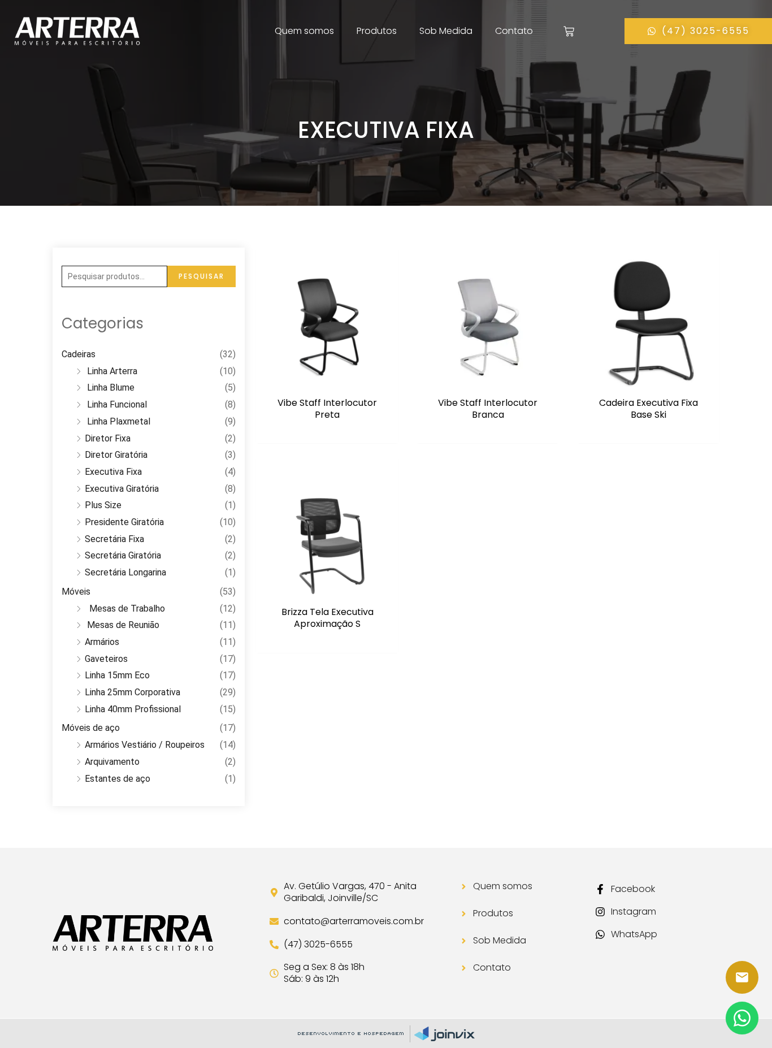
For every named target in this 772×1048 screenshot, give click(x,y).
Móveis (76, 591)
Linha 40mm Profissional (133, 709)
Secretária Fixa (114, 539)
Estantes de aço (117, 778)
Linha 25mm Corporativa (132, 692)
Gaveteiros (106, 658)
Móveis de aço (91, 727)
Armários (102, 641)
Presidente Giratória (124, 522)
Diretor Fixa (108, 438)
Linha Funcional (116, 404)
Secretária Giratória (123, 555)
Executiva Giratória (122, 488)
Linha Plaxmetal (117, 421)
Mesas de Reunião (122, 625)
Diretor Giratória (116, 454)
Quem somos (304, 30)
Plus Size (103, 505)
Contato (514, 30)
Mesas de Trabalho (125, 608)
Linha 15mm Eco (117, 675)
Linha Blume (110, 387)
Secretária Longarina (125, 572)
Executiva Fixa (113, 471)
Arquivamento (112, 761)
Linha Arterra (111, 371)
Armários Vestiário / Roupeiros (145, 744)
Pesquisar (201, 276)
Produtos (377, 30)
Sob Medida (445, 30)
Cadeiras (79, 354)
